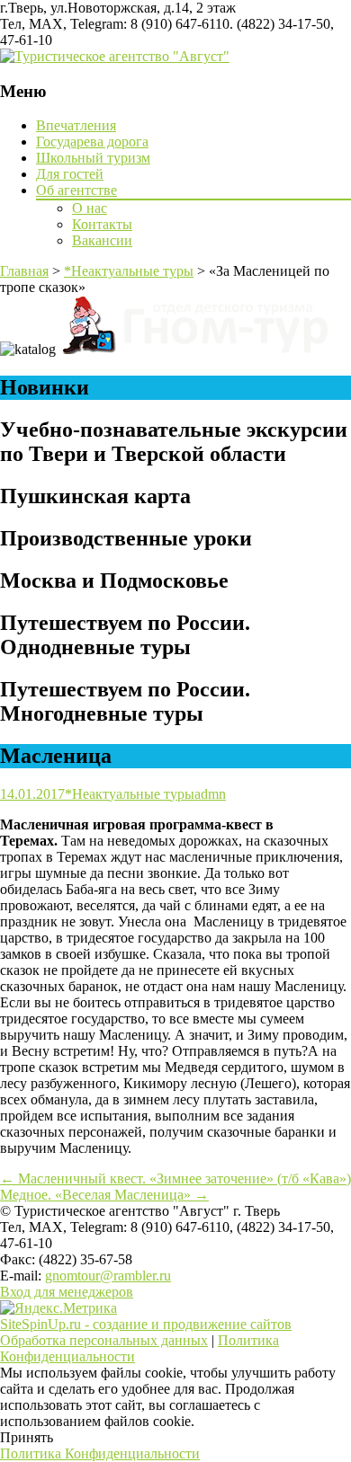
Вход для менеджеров (66, 1291)
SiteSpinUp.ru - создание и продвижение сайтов (146, 1324)
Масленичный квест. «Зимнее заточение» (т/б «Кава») (175, 1178)
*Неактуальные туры (129, 794)
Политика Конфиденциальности (100, 1453)
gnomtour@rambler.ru (108, 1275)
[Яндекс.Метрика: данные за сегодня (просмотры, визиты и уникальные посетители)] (58, 1308)
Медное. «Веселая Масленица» (104, 1194)
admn (210, 794)
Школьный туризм (93, 157)
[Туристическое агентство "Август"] (115, 56)
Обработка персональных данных (104, 1340)
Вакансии (102, 240)
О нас (89, 208)
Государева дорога (92, 141)
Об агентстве (76, 190)
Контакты (102, 224)
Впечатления (76, 125)
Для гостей (70, 174)
